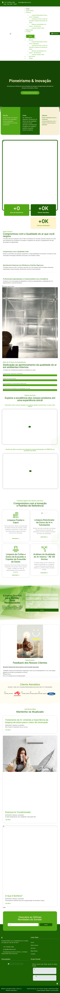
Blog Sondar (32, 56)
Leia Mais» (8, 730)
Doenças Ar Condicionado (18, 812)
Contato (28, 31)
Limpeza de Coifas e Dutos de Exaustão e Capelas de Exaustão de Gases (38, 20)
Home (30, 36)
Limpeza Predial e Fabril (38, 28)
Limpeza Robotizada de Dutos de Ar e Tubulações (38, 16)
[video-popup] (30, 426)
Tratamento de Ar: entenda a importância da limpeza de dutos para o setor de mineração (26, 721)
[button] (35, 33)
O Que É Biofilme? (13, 896)
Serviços (28, 12)
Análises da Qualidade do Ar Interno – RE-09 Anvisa (37, 25)
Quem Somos (32, 38)
